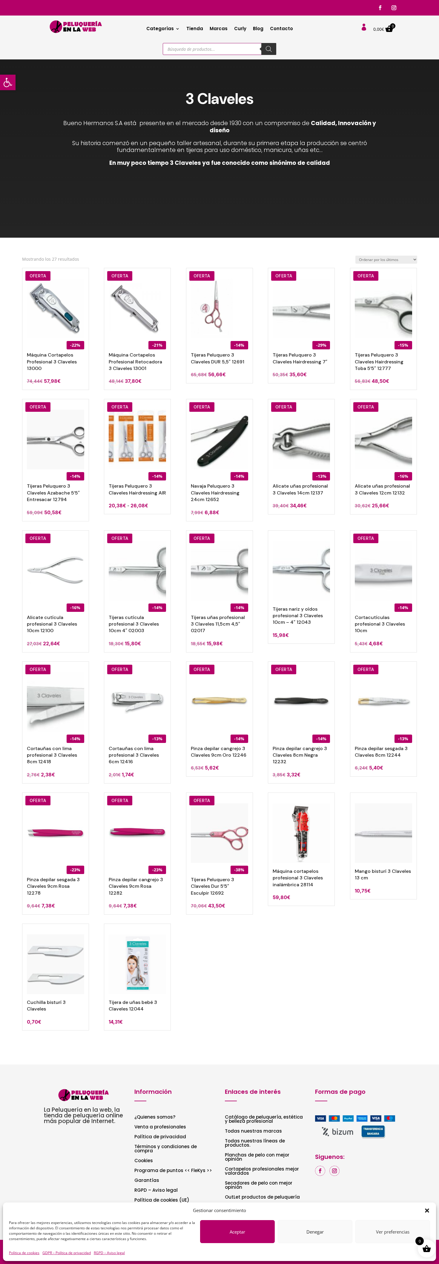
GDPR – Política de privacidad (66, 1252)
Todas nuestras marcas (253, 1131)
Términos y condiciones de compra (165, 1149)
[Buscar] (268, 49)
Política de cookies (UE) (161, 1200)
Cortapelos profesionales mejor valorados (262, 1171)
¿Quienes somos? (154, 1117)
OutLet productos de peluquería (262, 1197)
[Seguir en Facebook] (380, 8)
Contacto (281, 29)
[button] (8, 82)
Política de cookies (24, 1252)
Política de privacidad (160, 1137)
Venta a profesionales (160, 1127)
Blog (258, 29)
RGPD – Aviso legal (109, 1252)
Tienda (194, 29)
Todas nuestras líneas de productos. (255, 1143)
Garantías (146, 1180)
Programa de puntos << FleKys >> (173, 1171)
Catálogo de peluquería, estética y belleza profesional (264, 1119)
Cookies (143, 1161)
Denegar (315, 1232)
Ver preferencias (392, 1232)
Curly (240, 29)
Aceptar (237, 1232)
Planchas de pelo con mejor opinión (257, 1157)
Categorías (160, 29)
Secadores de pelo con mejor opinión (258, 1185)
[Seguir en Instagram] (394, 8)
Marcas (219, 29)
